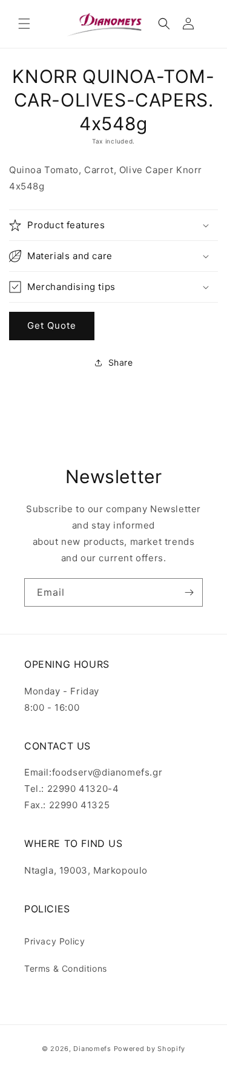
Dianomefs (92, 1048)
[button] (24, 23)
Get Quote (51, 325)
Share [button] (120, 362)
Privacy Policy (54, 941)
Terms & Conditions (65, 968)
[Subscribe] (189, 592)
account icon (190, 23)
